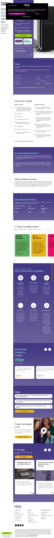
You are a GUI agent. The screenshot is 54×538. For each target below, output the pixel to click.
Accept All (17, 13)
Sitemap (29, 512)
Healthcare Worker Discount (33, 515)
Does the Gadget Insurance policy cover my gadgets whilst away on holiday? (31, 407)
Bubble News (3, 30)
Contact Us (3, 33)
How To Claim (17, 520)
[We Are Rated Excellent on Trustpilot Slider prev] (45, 349)
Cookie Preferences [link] (44, 512)
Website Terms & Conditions (46, 515)
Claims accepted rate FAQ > (20, 51)
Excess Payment (19, 237)
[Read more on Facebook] (16, 525)
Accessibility (43, 518)
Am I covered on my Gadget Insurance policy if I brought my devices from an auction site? (32, 401)
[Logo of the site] (18, 507)
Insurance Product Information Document (24, 157)
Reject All (37, 13)
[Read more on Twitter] (18, 525)
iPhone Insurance (18, 515)
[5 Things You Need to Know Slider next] (50, 229)
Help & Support (4, 28)
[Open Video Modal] (43, 430)
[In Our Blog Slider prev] (45, 450)
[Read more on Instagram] (23, 525)
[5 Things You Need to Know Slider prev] (46, 229)
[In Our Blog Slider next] (49, 450)
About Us (3, 31)
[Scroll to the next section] (31, 54)
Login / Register (18, 518)
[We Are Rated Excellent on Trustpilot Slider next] (49, 349)
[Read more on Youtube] (20, 525)
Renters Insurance (3, 22)
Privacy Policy (43, 517)
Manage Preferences (27, 16)
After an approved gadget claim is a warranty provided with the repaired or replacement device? (32, 396)
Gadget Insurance (18, 517)
